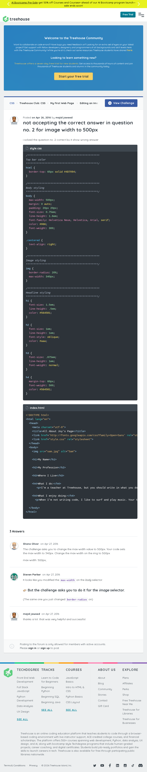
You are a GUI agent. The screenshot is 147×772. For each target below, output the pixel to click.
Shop (125, 694)
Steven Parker (32, 574)
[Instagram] (125, 765)
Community (105, 689)
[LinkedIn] (117, 765)
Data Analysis (25, 706)
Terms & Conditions (14, 765)
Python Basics (74, 696)
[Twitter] (94, 765)
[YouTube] (102, 765)
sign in (32, 648)
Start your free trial (73, 76)
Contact (102, 700)
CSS (12, 103)
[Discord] (140, 765)
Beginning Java (50, 702)
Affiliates (127, 683)
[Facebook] (110, 765)
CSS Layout (73, 702)
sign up (45, 648)
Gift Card (103, 706)
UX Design (23, 711)
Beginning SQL (50, 696)
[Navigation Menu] (141, 15)
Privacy (33, 765)
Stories (102, 694)
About (101, 677)
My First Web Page (62, 103)
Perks (125, 689)
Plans (125, 677)
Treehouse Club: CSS (32, 103)
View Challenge (123, 103)
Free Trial (128, 14)
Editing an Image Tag (93, 103)
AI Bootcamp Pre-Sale (24, 2)
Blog (101, 683)
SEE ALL (22, 719)
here (129, 50)
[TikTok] (133, 765)
